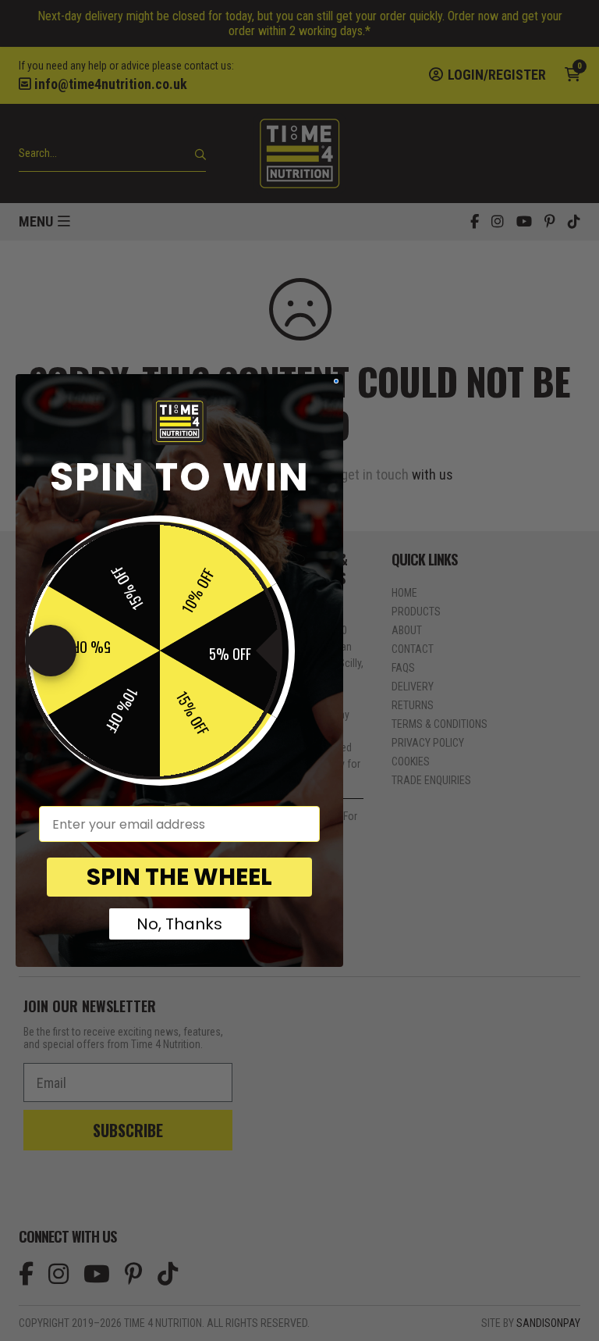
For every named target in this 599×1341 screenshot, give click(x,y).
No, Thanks (179, 924)
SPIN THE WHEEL (179, 876)
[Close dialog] (336, 381)
